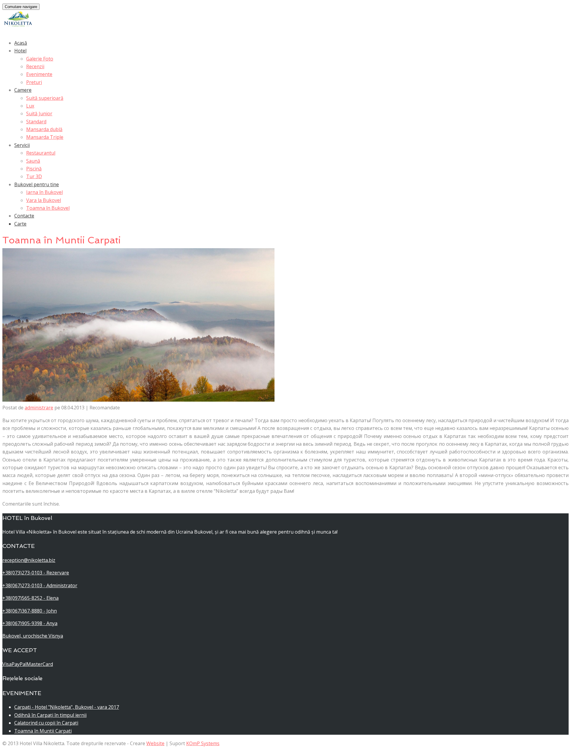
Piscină (34, 168)
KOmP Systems (202, 743)
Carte (20, 223)
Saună (33, 161)
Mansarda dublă (44, 129)
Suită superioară (44, 98)
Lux (30, 105)
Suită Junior (39, 113)
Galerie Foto (39, 58)
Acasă (20, 43)
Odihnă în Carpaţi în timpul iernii (50, 715)
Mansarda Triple (44, 137)
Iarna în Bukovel (44, 192)
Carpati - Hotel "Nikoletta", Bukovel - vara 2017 (66, 707)
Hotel (20, 50)
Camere (23, 90)
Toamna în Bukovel (48, 208)
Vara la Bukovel (43, 200)
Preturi (34, 82)
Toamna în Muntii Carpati (43, 731)
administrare (39, 407)
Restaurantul (40, 153)
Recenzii (35, 66)
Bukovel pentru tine (36, 184)
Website (155, 743)
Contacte (24, 215)
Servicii (22, 145)
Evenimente (39, 74)
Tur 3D (34, 176)
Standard (36, 121)
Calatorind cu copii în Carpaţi (46, 723)
